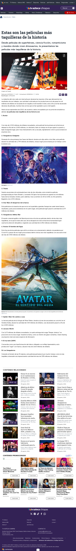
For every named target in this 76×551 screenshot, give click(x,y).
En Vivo (71, 13)
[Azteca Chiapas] (38, 8)
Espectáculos (7, 17)
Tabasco (47, 12)
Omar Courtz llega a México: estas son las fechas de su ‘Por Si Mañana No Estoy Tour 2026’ (65, 391)
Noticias (43, 2)
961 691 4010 (41, 533)
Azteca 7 (29, 2)
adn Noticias (50, 2)
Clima (27, 12)
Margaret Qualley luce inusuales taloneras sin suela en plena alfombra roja (28, 418)
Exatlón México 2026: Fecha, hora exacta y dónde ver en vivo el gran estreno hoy (29, 404)
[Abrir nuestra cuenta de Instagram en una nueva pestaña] (35, 514)
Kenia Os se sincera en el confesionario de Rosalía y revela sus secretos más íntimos (28, 378)
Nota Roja (19, 12)
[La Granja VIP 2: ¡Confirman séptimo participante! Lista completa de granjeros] (46, 446)
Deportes (36, 2)
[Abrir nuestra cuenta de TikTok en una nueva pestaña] (38, 514)
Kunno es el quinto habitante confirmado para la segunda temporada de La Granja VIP (28, 445)
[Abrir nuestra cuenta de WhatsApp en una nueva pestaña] (45, 514)
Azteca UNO (21, 2)
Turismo (11, 12)
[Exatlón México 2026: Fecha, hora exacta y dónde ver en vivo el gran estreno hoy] (10, 406)
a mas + (72, 2)
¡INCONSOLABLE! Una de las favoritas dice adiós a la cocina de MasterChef (65, 417)
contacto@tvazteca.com (44, 531)
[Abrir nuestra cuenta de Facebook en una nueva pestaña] (41, 514)
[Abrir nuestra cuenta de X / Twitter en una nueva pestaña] (31, 514)
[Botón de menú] (2, 8)
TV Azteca (13, 2)
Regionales (64, 2)
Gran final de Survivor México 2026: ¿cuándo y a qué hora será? (29, 431)
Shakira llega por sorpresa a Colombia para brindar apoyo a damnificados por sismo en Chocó (64, 432)
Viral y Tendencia (37, 12)
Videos (58, 2)
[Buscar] (73, 8)
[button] (38, 550)
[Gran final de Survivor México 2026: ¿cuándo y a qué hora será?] (10, 433)
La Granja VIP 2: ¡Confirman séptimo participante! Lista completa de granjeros (64, 445)
